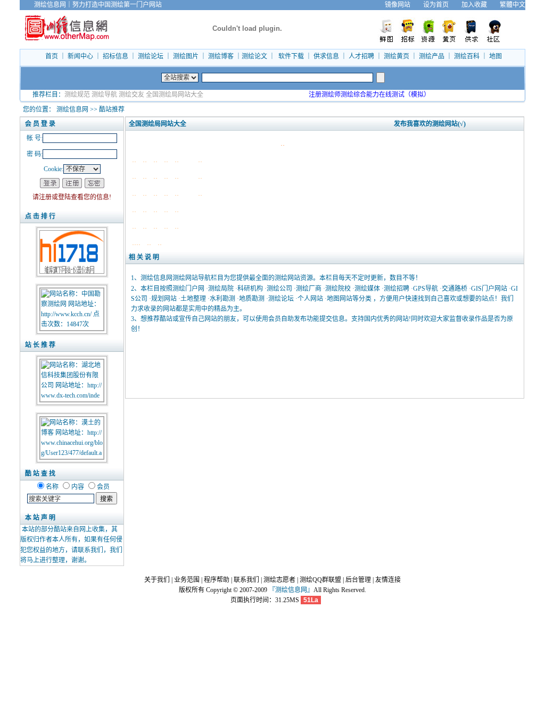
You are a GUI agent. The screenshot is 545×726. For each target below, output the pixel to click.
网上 (85, 529)
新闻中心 (80, 56)
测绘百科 (467, 56)
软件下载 (291, 56)
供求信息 (326, 56)
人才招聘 (361, 56)
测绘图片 (186, 56)
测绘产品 (431, 56)
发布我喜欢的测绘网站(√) (430, 124)
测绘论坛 (150, 56)
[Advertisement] (324, 365)
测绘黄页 (396, 56)
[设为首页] (531, 5)
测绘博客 (221, 56)
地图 (495, 56)
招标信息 (115, 56)
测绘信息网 (72, 109)
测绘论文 (254, 56)
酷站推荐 (112, 109)
